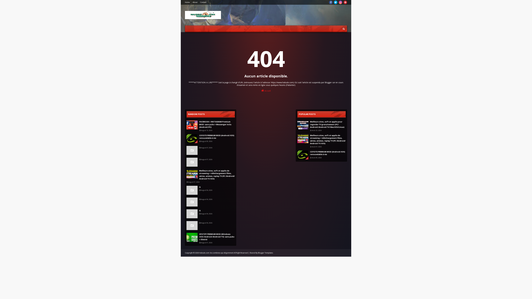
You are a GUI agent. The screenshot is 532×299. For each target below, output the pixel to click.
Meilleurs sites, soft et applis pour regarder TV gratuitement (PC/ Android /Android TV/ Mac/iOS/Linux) (327, 124)
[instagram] (340, 2)
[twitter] (335, 2)
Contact (203, 2)
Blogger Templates (265, 253)
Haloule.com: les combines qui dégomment (216, 253)
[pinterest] (345, 2)
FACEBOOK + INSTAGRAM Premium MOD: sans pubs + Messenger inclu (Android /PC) (215, 124)
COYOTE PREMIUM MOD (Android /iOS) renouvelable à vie (216, 136)
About (195, 2)
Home (187, 2)
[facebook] (330, 2)
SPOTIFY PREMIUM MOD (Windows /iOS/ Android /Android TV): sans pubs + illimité (216, 237)
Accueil (267, 90)
